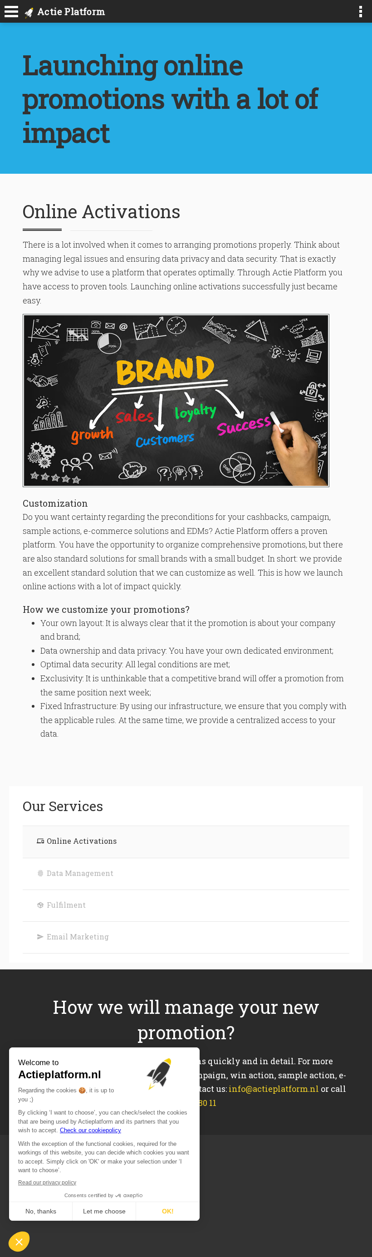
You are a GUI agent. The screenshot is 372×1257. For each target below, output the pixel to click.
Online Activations (82, 841)
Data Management (80, 873)
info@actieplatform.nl (274, 1088)
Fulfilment (66, 905)
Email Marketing (78, 936)
